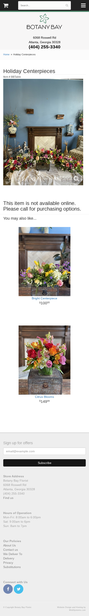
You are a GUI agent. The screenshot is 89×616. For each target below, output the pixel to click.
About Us (9, 545)
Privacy (8, 562)
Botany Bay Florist (44, 22)
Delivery (8, 558)
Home (6, 54)
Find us (8, 498)
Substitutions (12, 567)
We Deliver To (12, 554)
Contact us (10, 549)
